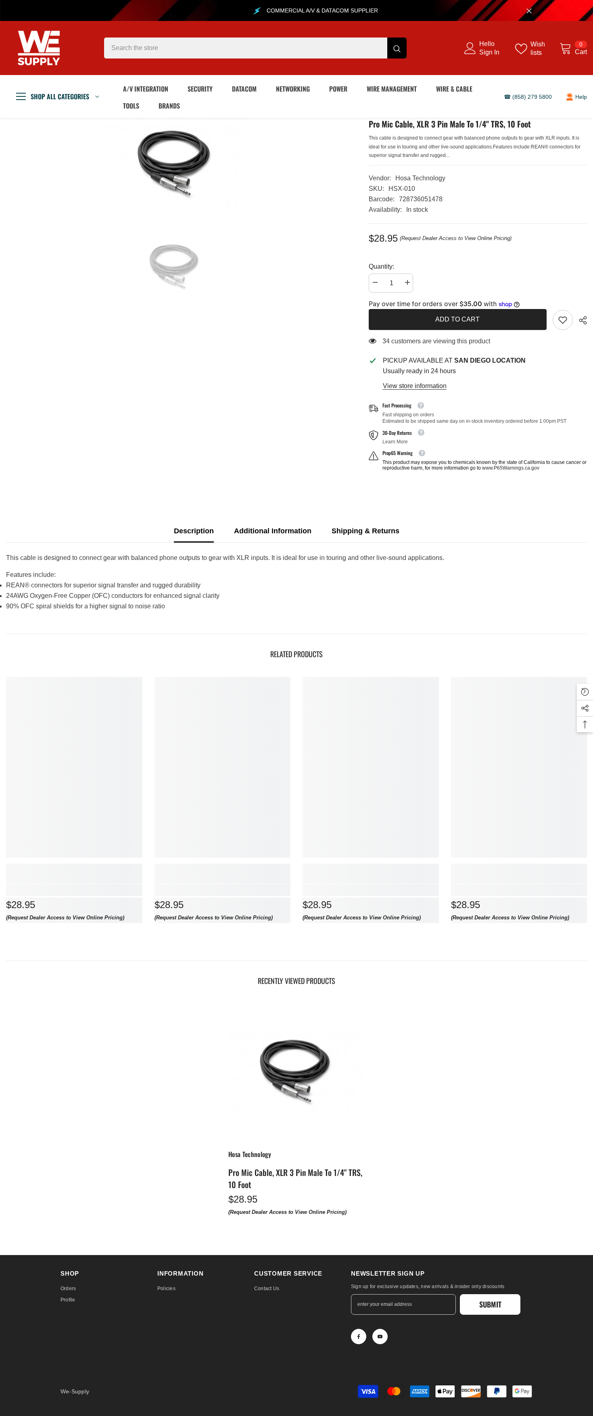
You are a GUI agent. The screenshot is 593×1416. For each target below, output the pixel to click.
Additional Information (272, 531)
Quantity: (381, 266)
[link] (563, 320)
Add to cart (457, 319)
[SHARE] (580, 320)
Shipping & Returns (365, 531)
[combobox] (245, 48)
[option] (175, 164)
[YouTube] (380, 1336)
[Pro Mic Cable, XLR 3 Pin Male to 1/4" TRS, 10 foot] (296, 1072)
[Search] (255, 48)
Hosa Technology (420, 178)
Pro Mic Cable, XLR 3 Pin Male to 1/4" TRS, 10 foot (295, 1178)
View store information (415, 385)
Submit (490, 1304)
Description (194, 531)
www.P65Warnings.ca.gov (510, 468)
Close (529, 10)
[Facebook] (358, 1336)
